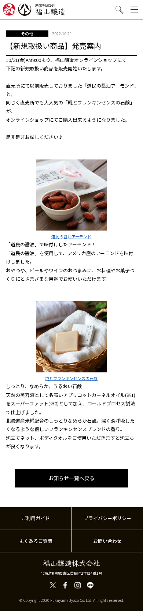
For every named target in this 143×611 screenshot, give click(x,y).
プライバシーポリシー (107, 518)
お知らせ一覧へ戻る (71, 478)
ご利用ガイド (35, 518)
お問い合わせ (107, 540)
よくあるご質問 (35, 540)
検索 (119, 9)
